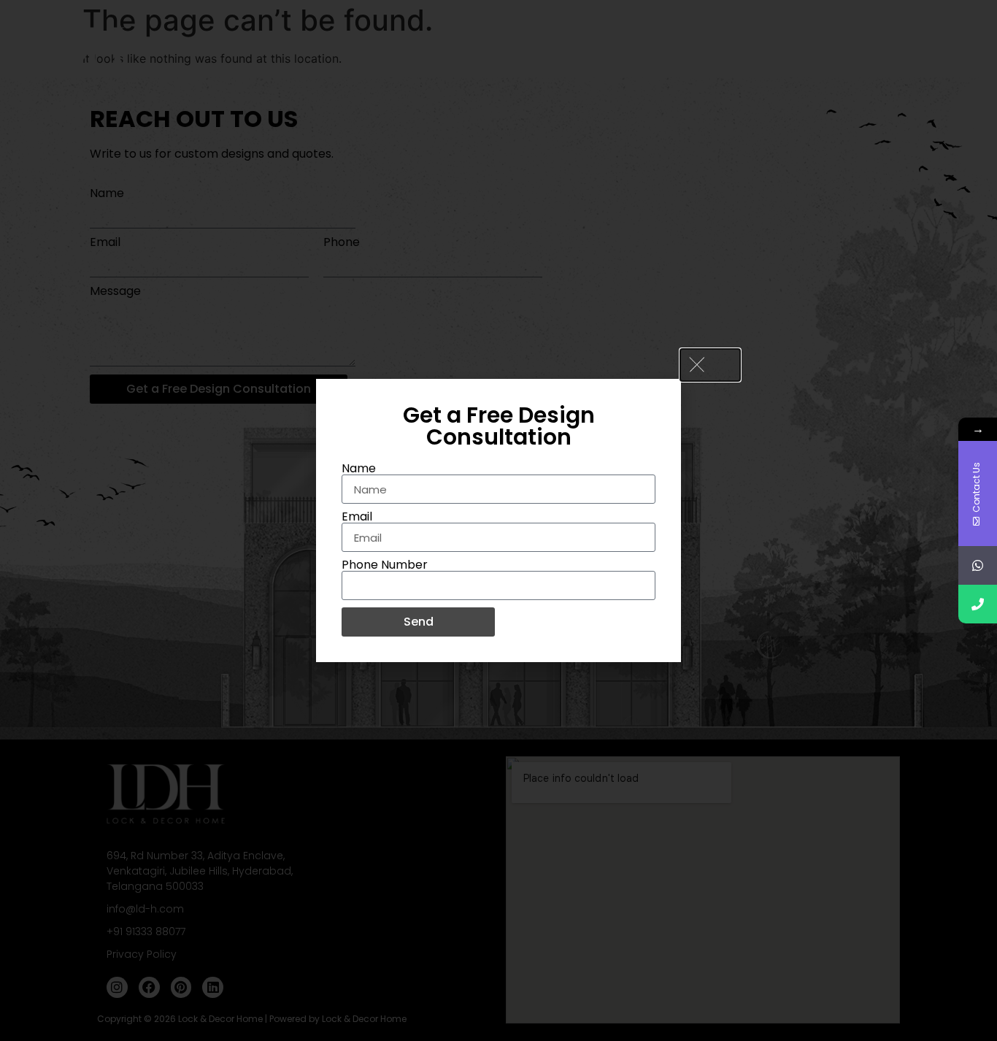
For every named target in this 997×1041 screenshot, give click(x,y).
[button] (710, 365)
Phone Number (385, 565)
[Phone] (977, 604)
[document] (498, 520)
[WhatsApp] (977, 565)
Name (359, 469)
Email (357, 517)
